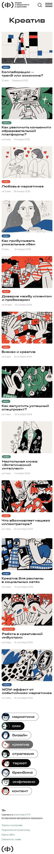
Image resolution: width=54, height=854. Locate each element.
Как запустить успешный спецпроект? (25, 407)
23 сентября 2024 (23, 528)
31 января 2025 (22, 139)
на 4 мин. (6, 473)
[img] (27, 48)
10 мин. (5, 80)
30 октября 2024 (23, 356)
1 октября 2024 (22, 473)
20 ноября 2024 (23, 304)
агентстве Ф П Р (22, 814)
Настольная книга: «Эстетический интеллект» (20, 464)
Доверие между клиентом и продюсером (27, 298)
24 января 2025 (22, 191)
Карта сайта (8, 834)
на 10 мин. (7, 304)
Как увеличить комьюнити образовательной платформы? (26, 130)
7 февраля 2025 (19, 80)
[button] (16, 830)
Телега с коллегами (12, 825)
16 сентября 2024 (23, 697)
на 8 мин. (7, 139)
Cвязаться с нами (11, 839)
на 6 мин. (7, 191)
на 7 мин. (6, 414)
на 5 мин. (7, 697)
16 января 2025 (23, 249)
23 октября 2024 (23, 414)
